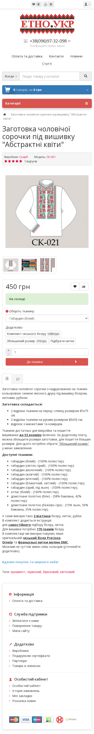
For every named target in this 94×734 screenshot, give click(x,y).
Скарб (23, 157)
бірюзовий (50, 572)
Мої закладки (22, 696)
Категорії (13, 103)
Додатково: (14, 327)
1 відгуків (30, 161)
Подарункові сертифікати (31, 656)
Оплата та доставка (27, 601)
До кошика (35, 362)
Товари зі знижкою (26, 666)
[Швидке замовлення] (75, 362)
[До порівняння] (83, 286)
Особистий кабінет (26, 686)
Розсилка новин (24, 701)
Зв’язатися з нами (25, 621)
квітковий (67, 572)
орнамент (17, 572)
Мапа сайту (21, 631)
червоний (34, 572)
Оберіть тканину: (21, 311)
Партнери (19, 661)
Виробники (20, 651)
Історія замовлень (26, 691)
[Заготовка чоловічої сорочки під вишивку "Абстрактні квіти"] (47, 211)
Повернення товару (27, 626)
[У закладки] (75, 286)
